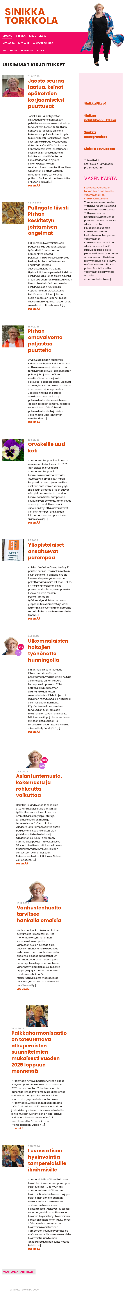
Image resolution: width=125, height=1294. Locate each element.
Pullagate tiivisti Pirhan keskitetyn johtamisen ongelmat (48, 220)
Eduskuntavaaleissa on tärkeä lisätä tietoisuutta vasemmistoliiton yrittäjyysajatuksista (99, 193)
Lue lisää (34, 185)
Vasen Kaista (100, 178)
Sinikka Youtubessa (99, 149)
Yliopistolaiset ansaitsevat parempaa (46, 551)
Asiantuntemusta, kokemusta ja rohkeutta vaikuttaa (39, 786)
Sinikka (20, 36)
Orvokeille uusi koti (46, 447)
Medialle (23, 43)
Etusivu (7, 36)
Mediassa (8, 43)
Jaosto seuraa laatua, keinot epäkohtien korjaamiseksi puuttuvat (46, 93)
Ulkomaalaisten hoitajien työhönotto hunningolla (48, 650)
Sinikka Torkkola (31, 16)
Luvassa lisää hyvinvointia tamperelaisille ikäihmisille (47, 1160)
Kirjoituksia (37, 36)
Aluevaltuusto (43, 43)
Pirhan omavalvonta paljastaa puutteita (45, 341)
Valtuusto (9, 50)
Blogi (40, 50)
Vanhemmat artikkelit (19, 1272)
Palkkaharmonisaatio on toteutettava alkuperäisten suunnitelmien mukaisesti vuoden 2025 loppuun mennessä (39, 1052)
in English (27, 50)
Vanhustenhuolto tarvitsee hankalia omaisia (39, 914)
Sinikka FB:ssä (95, 103)
